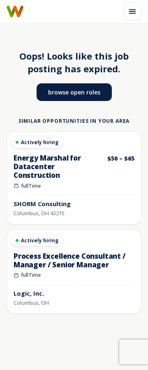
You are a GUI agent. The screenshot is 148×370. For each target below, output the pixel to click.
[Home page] (15, 11)
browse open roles (74, 92)
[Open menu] (132, 11)
